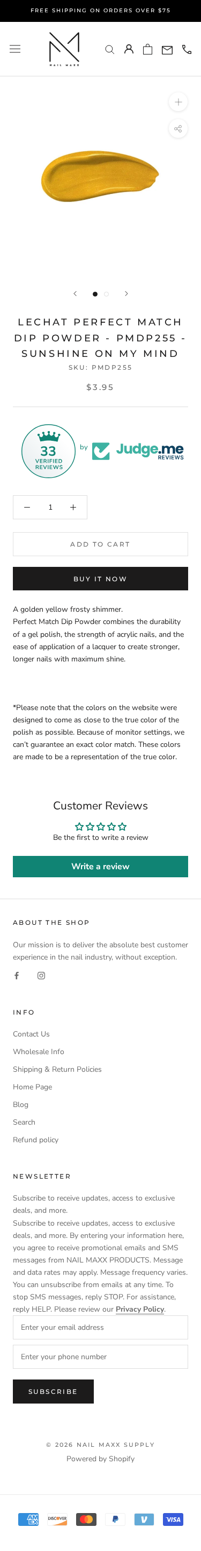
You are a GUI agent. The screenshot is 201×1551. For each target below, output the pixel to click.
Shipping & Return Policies (57, 1069)
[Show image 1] (95, 294)
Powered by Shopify (100, 1459)
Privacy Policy (140, 1309)
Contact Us (31, 1034)
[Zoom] (178, 101)
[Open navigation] (15, 49)
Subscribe (53, 1392)
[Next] (126, 293)
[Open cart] (147, 49)
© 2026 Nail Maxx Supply (100, 1444)
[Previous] (75, 293)
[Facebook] (16, 975)
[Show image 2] (106, 294)
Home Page (32, 1087)
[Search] (110, 48)
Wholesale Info (38, 1052)
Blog (20, 1105)
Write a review (100, 866)
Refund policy (35, 1140)
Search (24, 1122)
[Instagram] (41, 975)
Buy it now (100, 579)
